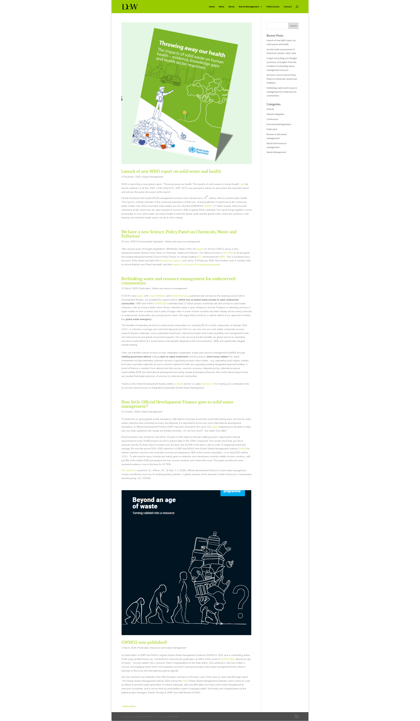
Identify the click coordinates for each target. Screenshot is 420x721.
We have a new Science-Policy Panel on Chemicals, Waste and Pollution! (178, 234)
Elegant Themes (143, 716)
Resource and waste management (168, 647)
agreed (200, 248)
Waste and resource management (182, 241)
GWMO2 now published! (144, 642)
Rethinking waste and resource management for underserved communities (178, 281)
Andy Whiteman (157, 295)
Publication (145, 288)
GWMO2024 (161, 303)
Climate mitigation (275, 114)
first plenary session (170, 260)
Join (242, 184)
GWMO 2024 (227, 659)
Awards (270, 109)
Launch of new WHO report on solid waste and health (171, 171)
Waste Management (249, 6)
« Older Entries (128, 706)
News (221, 6)
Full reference (128, 470)
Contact (288, 6)
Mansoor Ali (208, 383)
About (231, 6)
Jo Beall (179, 383)
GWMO (208, 206)
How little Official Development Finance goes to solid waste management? (177, 404)
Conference (272, 119)
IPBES (222, 256)
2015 (185, 680)
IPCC (199, 256)
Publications (273, 6)
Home (212, 6)
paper (140, 295)
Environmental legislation (150, 241)
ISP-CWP (228, 252)
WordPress (172, 716)
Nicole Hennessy (179, 295)
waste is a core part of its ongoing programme (196, 264)
